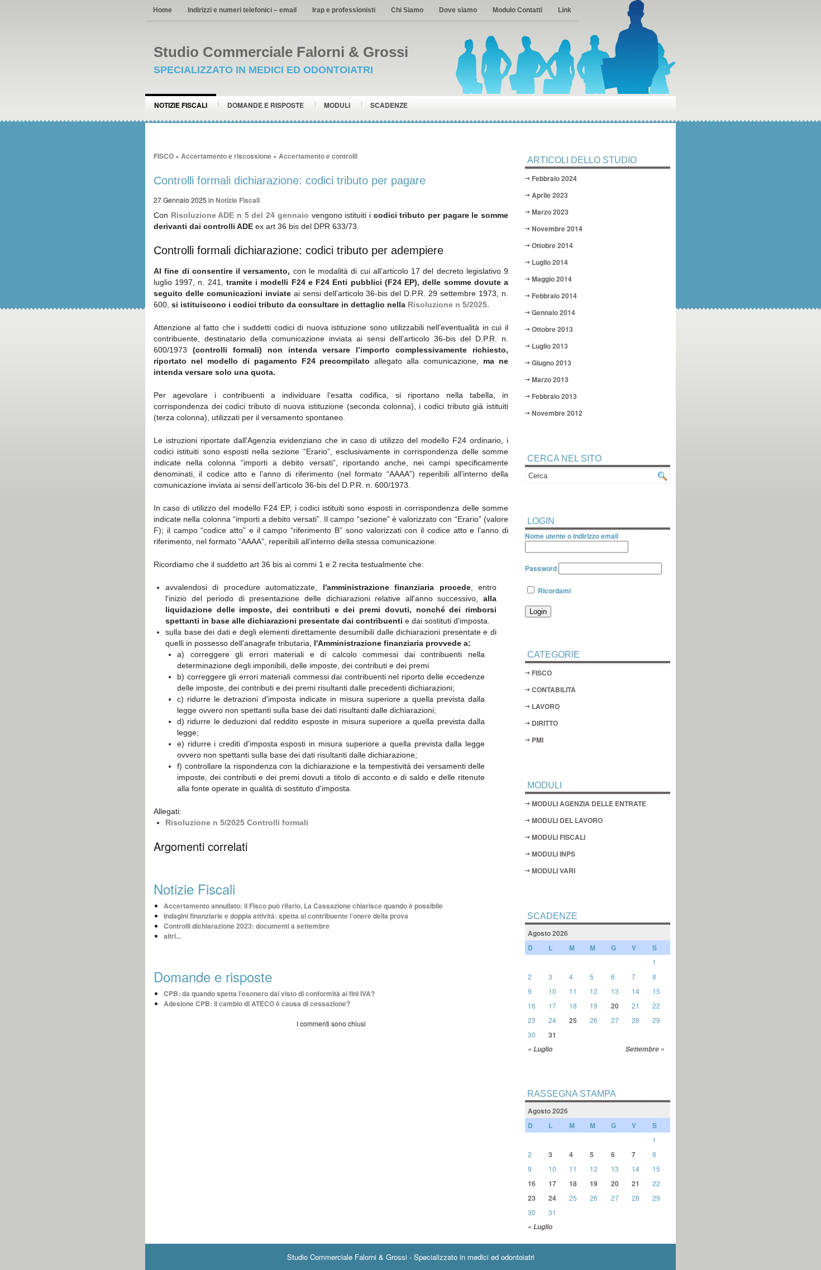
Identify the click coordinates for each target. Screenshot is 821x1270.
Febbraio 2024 (554, 178)
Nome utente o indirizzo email (571, 536)
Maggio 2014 (552, 279)
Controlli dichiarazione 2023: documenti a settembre (247, 926)
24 (552, 1198)
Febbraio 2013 (554, 396)
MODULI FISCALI (558, 837)
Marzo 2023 (550, 212)
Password (541, 568)
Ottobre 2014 (552, 245)
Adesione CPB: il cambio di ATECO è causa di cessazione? (257, 1003)
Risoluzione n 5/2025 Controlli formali (236, 822)
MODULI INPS (553, 854)
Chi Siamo (407, 10)
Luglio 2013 (550, 346)
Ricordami (553, 591)
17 (552, 1183)
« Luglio (540, 1049)
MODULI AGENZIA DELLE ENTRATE (589, 803)
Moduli (337, 105)
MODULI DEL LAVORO (567, 820)
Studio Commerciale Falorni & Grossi (281, 52)
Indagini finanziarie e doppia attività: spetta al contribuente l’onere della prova (286, 916)
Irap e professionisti (343, 10)
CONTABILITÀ (554, 689)
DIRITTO (545, 723)
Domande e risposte (265, 105)
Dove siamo (458, 10)
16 (532, 1183)
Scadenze (389, 105)
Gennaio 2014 (553, 312)
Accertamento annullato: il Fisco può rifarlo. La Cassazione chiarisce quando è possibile (303, 906)
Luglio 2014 (550, 262)
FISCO (164, 156)
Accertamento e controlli (318, 156)
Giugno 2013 (551, 363)
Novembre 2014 (557, 228)
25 (573, 1020)
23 (532, 1198)
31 (552, 1035)
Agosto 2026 (548, 933)
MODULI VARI (553, 870)
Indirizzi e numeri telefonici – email (242, 10)
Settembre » (645, 1049)
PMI (537, 740)
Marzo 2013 (550, 379)
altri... (172, 936)
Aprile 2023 (550, 195)
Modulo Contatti (517, 10)
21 (635, 1183)
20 (615, 1006)
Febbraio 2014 (554, 296)
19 (594, 1183)
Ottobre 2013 (552, 329)
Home (162, 10)
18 (573, 1183)
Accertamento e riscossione (226, 156)
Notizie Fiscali (180, 105)
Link (564, 10)
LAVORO (546, 706)
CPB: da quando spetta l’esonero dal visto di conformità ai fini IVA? (269, 993)
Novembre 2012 (557, 413)
